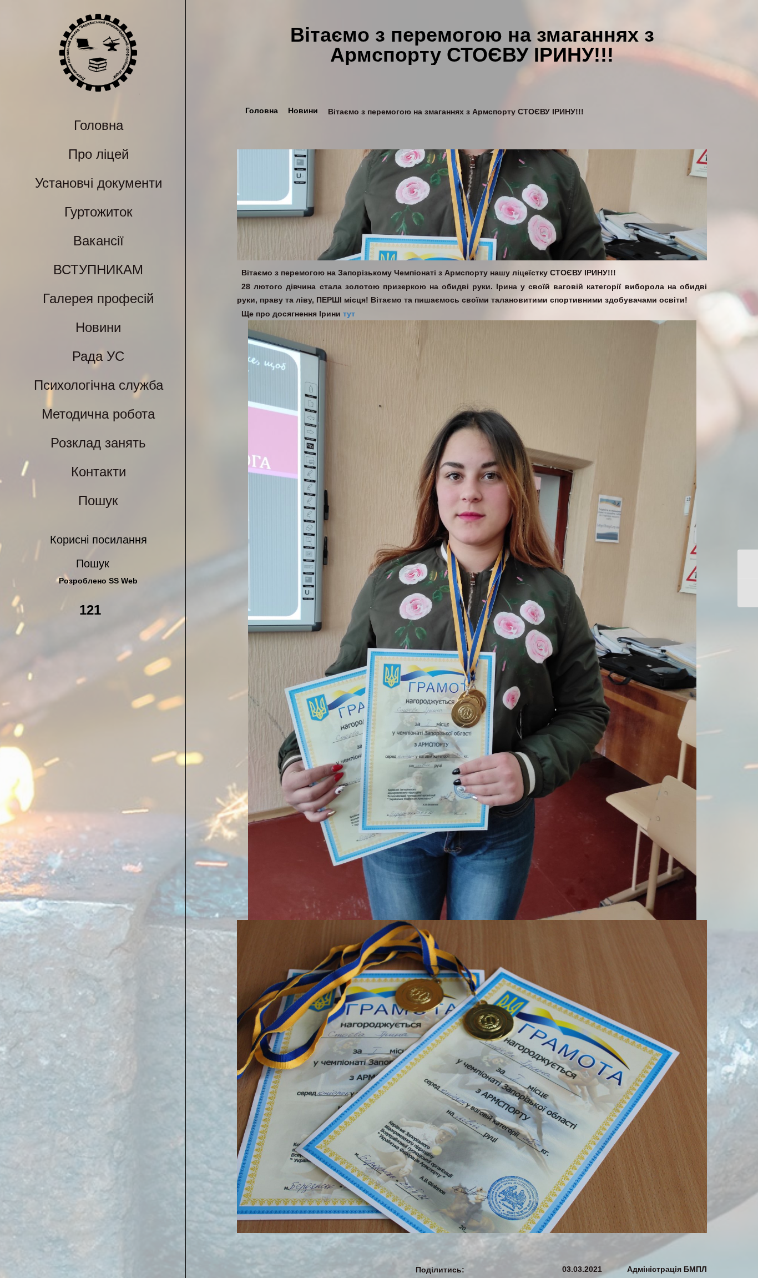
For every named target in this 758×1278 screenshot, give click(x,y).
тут (348, 313)
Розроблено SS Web (98, 581)
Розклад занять (98, 442)
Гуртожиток (98, 211)
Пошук (98, 500)
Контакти (98, 471)
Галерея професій (98, 298)
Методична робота (98, 413)
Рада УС (98, 356)
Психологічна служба (98, 385)
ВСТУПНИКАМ (98, 269)
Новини (98, 327)
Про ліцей (98, 154)
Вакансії (98, 240)
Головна (98, 125)
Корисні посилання (98, 540)
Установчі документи (98, 182)
